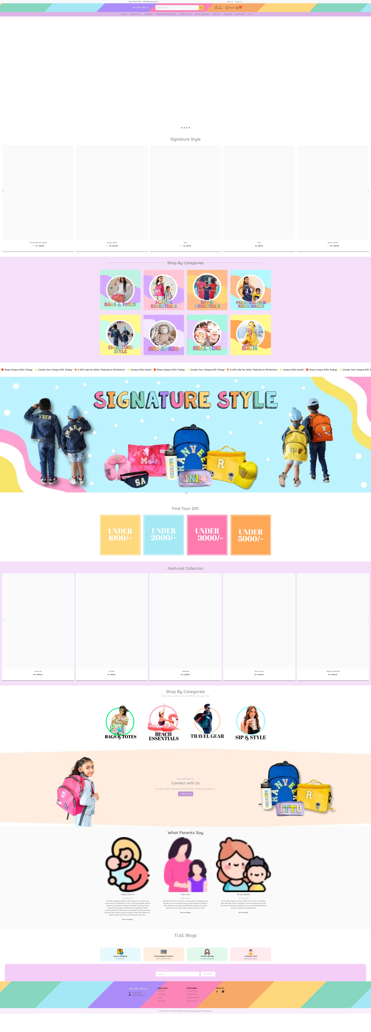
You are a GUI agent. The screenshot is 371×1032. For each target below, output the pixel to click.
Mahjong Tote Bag (333, 689)
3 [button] (186, 127)
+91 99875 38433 (136, 2)
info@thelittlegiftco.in (152, 2)
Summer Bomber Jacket (38, 242)
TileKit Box (185, 689)
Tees (185, 242)
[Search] (179, 7)
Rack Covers (259, 689)
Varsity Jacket (112, 242)
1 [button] (181, 127)
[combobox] (177, 7)
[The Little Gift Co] (120, 290)
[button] (3, 191)
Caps (259, 242)
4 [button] (189, 127)
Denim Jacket (333, 242)
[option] (185, 74)
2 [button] (184, 127)
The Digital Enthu (206, 1029)
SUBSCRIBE (208, 992)
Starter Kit (38, 689)
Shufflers (112, 689)
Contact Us (238, 2)
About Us (230, 2)
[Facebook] (217, 1009)
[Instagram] (223, 1009)
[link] (120, 972)
